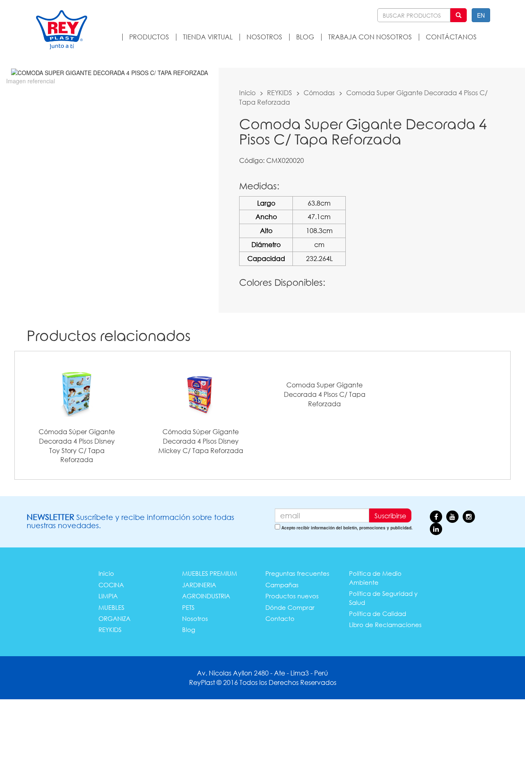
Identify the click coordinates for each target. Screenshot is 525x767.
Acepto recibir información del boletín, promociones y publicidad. (347, 528)
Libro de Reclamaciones (385, 624)
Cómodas (319, 92)
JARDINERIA (199, 585)
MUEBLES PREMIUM (209, 573)
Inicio (247, 92)
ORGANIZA (114, 618)
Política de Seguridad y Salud (383, 597)
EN (481, 15)
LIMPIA (108, 596)
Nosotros (195, 618)
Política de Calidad (377, 613)
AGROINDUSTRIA (206, 596)
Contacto (279, 618)
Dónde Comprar (290, 607)
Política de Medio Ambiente (375, 577)
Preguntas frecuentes (297, 573)
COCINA (111, 585)
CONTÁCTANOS (451, 36)
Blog (188, 629)
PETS (188, 607)
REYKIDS (279, 92)
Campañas (282, 585)
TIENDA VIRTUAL (208, 36)
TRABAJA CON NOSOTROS (370, 36)
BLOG (305, 36)
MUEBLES (111, 607)
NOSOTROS (264, 36)
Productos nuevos (292, 596)
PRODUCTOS (149, 36)
